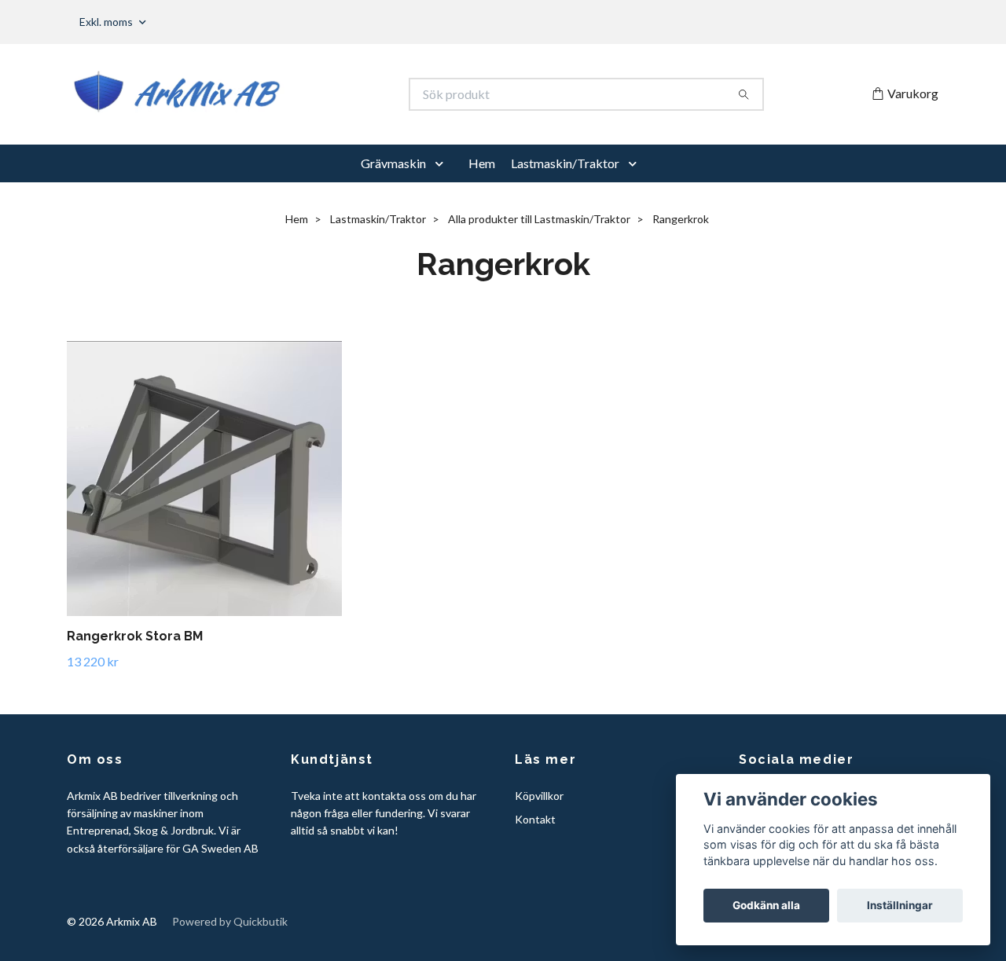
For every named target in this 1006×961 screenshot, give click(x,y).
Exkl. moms (107, 21)
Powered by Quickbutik (230, 921)
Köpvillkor (539, 795)
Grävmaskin (393, 163)
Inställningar (900, 905)
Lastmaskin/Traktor (565, 163)
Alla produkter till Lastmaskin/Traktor (539, 219)
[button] (442, 163)
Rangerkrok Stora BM (135, 636)
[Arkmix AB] (285, 94)
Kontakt (535, 819)
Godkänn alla (766, 905)
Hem (481, 163)
